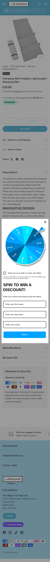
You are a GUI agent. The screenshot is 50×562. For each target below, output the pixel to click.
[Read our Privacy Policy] (44, 277)
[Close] (45, 222)
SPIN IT (24, 335)
